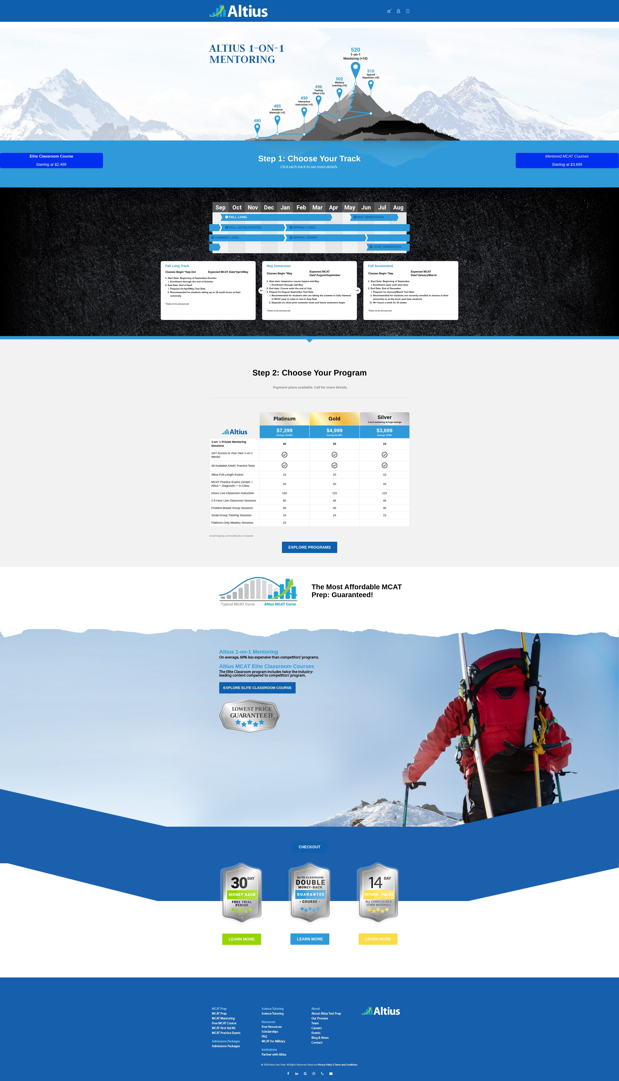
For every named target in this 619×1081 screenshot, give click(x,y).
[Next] (357, 290)
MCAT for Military (273, 1041)
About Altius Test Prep (326, 1013)
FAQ (264, 1036)
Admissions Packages (226, 1046)
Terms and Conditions (346, 1065)
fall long (238, 217)
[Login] (398, 11)
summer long (227, 237)
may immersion (370, 217)
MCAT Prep (219, 1013)
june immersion (387, 247)
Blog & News (320, 1038)
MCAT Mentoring (223, 1018)
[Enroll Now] (389, 11)
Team (315, 1023)
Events (315, 1033)
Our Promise (319, 1018)
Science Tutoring (273, 1013)
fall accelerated (245, 227)
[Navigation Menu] (408, 11)
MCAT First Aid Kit (224, 1028)
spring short (305, 237)
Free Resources (272, 1027)
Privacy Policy (325, 1065)
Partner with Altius (274, 1054)
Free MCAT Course (224, 1023)
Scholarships (270, 1031)
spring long (304, 227)
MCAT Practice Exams (226, 1033)
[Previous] (261, 290)
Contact (317, 1042)
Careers (316, 1028)
